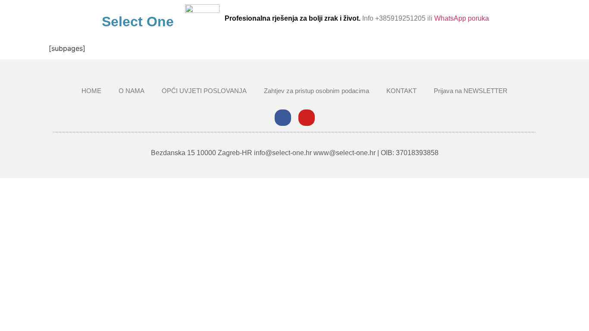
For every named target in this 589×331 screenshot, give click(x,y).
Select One (138, 21)
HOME (91, 90)
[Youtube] (306, 117)
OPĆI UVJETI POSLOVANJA (204, 90)
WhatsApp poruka (461, 18)
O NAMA (131, 90)
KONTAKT (401, 90)
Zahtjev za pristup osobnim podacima (316, 90)
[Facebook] (283, 117)
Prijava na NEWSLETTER (471, 90)
